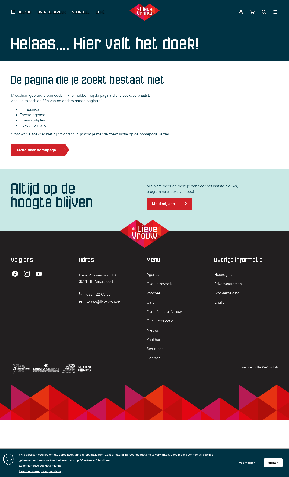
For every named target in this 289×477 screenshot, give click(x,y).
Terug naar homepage (36, 150)
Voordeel (81, 12)
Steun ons (155, 349)
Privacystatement (228, 283)
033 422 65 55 (98, 294)
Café (100, 12)
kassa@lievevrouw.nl (103, 302)
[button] (263, 12)
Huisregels (223, 274)
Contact (153, 358)
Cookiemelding (226, 293)
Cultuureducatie (160, 321)
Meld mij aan (163, 205)
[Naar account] (241, 12)
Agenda (25, 12)
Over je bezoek (52, 12)
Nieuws (153, 330)
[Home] (144, 12)
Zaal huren (156, 339)
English (220, 302)
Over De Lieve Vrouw (164, 311)
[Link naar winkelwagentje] (252, 12)
